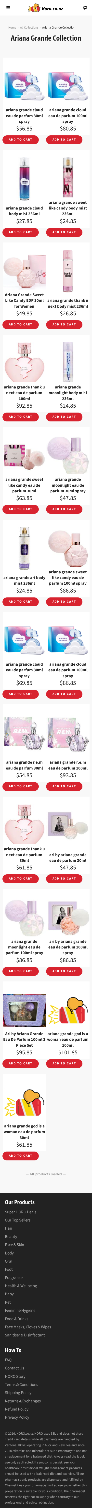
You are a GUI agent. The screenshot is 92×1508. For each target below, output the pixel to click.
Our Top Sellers (17, 1220)
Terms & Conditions (21, 1385)
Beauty (11, 1237)
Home (12, 28)
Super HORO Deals (20, 1212)
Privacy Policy (17, 1417)
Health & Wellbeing (21, 1286)
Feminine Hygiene (20, 1311)
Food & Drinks (16, 1319)
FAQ (8, 1360)
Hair (8, 1228)
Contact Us (14, 1368)
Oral (8, 1261)
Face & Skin (14, 1245)
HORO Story (15, 1377)
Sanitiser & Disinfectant (25, 1335)
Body (9, 1253)
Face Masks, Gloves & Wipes (28, 1327)
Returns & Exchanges (23, 1401)
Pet (8, 1302)
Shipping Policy (18, 1393)
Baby (9, 1294)
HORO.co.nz (24, 1433)
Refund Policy (16, 1409)
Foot (9, 1269)
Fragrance (14, 1278)
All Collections (29, 27)
